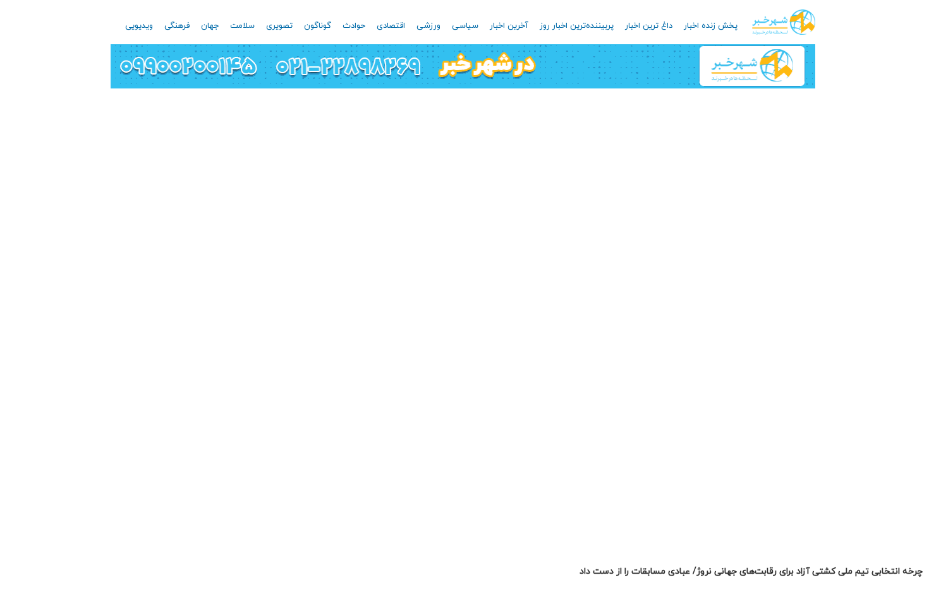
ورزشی (428, 26)
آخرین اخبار (509, 26)
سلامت (242, 26)
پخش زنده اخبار (711, 26)
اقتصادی (391, 26)
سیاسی (465, 26)
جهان (210, 26)
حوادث (354, 26)
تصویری (279, 26)
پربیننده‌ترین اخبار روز (577, 26)
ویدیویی (139, 26)
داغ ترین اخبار (648, 26)
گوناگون (317, 26)
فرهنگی (177, 26)
